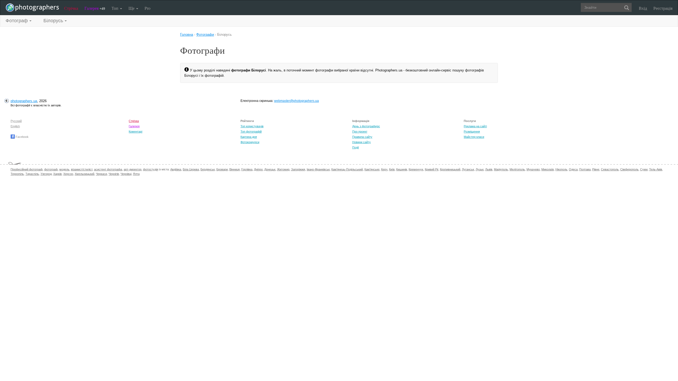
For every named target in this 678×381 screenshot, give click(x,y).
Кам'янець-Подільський (347, 169)
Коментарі (135, 131)
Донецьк (269, 169)
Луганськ (468, 169)
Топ (115, 8)
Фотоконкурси (249, 142)
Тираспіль (32, 173)
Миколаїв (547, 169)
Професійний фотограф (27, 169)
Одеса (573, 169)
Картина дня (248, 136)
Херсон (68, 173)
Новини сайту (361, 142)
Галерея (94, 8)
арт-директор (132, 169)
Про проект (359, 131)
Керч (384, 169)
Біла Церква (191, 169)
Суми (644, 169)
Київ (392, 169)
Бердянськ (207, 169)
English (15, 126)
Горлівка (246, 169)
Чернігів (114, 173)
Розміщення (472, 131)
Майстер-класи (474, 136)
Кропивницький (450, 169)
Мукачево (533, 169)
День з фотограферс (366, 126)
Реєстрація (662, 8)
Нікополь (561, 169)
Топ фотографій (251, 131)
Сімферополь (629, 169)
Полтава (585, 169)
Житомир (283, 169)
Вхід (643, 8)
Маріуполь (501, 169)
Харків (57, 173)
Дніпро (258, 169)
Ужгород (46, 173)
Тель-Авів (655, 169)
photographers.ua (24, 101)
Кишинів (401, 169)
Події (355, 147)
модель (64, 169)
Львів (488, 169)
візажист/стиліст (81, 169)
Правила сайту (362, 136)
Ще (132, 8)
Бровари (222, 169)
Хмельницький (84, 173)
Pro (147, 8)
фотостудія (150, 169)
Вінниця (234, 169)
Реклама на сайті (475, 126)
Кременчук (416, 169)
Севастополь (610, 169)
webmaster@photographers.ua (296, 101)
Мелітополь (517, 169)
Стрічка (71, 8)
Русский (16, 121)
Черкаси (101, 173)
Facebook (22, 136)
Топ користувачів (252, 126)
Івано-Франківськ (318, 169)
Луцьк (480, 169)
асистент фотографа (108, 169)
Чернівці (126, 173)
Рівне (595, 169)
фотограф (51, 169)
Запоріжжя (298, 169)
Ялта (136, 173)
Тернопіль (17, 173)
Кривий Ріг (431, 169)
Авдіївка (175, 169)
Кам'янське (372, 169)
